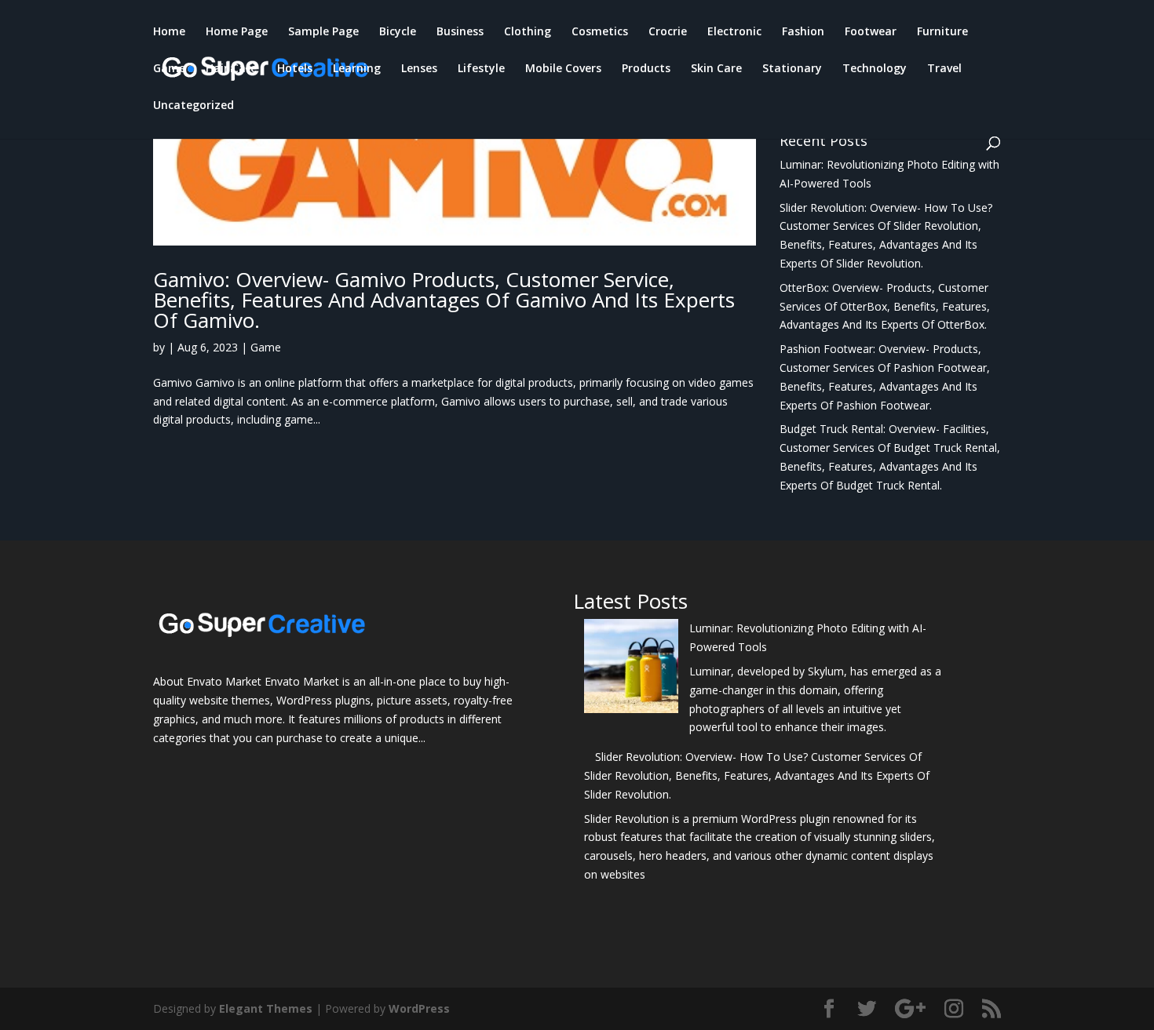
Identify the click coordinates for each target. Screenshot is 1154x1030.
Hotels (294, 69)
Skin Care (716, 69)
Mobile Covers (563, 69)
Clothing (527, 32)
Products (646, 69)
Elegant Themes (265, 1008)
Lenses (419, 69)
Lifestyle (481, 69)
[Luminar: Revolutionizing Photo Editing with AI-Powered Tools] (631, 669)
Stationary (792, 69)
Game (169, 69)
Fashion (803, 32)
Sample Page (323, 32)
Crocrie (667, 32)
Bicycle (397, 32)
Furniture (942, 32)
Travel (944, 69)
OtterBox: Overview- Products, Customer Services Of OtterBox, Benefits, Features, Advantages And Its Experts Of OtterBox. (885, 306)
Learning (357, 69)
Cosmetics (600, 32)
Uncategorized (193, 106)
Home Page (237, 32)
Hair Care (231, 69)
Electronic (734, 32)
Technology (874, 69)
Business (460, 32)
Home (169, 32)
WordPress (419, 1008)
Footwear (871, 32)
